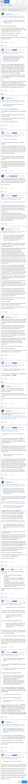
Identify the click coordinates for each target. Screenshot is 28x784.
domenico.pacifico (8, 49)
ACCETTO (24, 781)
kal (5, 14)
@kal (2, 52)
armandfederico (8, 569)
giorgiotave (7, 176)
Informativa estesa (5, 778)
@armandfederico (5, 603)
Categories (9, 5)
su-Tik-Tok (9, 272)
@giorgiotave (4, 197)
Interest (5, 5)
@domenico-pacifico (5, 16)
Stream (1, 5)
